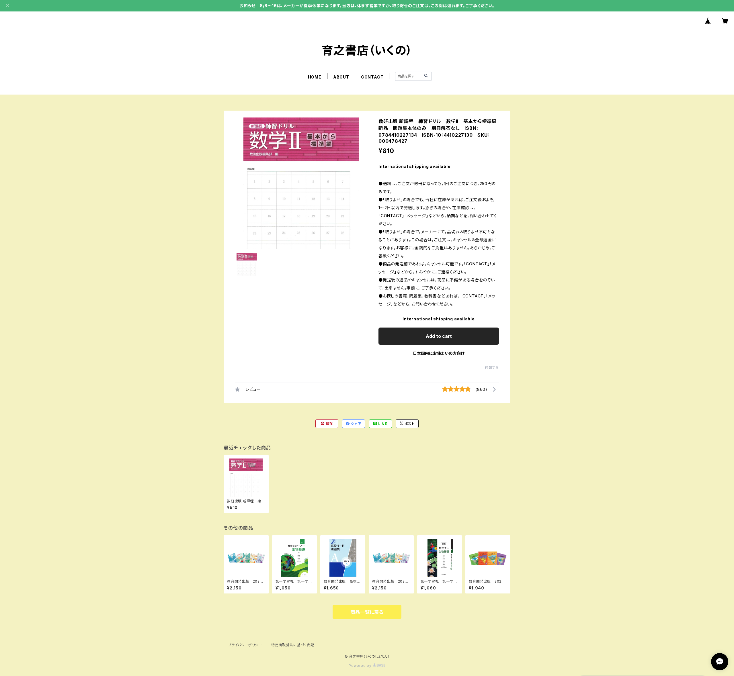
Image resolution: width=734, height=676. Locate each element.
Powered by (361, 665)
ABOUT (341, 77)
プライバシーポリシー (245, 645)
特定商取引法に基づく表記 (292, 645)
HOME (314, 77)
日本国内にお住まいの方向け (438, 353)
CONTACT (372, 77)
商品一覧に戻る (367, 612)
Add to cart (439, 336)
